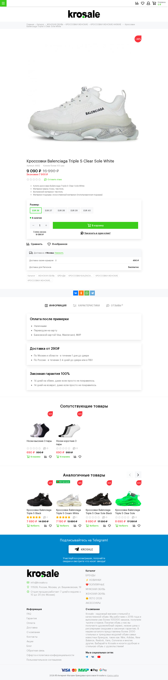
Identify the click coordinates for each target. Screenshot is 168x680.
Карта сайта (113, 675)
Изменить (59, 252)
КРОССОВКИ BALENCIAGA (81, 275)
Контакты (32, 636)
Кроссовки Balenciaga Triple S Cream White (68, 511)
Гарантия (32, 618)
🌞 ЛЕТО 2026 (94, 598)
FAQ (29, 613)
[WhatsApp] (86, 293)
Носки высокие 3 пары (39, 440)
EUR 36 (35, 210)
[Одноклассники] (81, 293)
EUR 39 (74, 210)
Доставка (32, 627)
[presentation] (130, 474)
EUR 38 (61, 210)
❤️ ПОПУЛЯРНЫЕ (95, 584)
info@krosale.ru (39, 582)
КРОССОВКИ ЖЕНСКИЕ (107, 275)
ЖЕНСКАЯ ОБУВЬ (46, 275)
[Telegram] (92, 293)
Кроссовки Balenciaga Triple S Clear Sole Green (127, 511)
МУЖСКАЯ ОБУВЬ (95, 588)
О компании (33, 632)
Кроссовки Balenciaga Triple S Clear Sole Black (99, 511)
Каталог (31, 275)
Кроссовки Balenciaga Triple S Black (39, 511)
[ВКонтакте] (75, 293)
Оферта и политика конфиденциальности (50, 655)
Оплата (31, 622)
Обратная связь (35, 650)
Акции (30, 641)
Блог (29, 645)
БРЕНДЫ (61, 275)
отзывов (98, 622)
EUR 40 (87, 210)
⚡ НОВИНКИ (93, 579)
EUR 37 (48, 210)
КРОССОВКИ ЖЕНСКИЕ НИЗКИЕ (40, 280)
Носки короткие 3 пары (66, 442)
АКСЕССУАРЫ (93, 602)
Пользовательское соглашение (44, 659)
